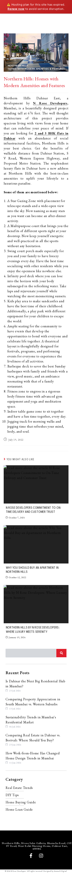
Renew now (16, 9)
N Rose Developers (50, 103)
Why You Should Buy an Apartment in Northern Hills (32, 569)
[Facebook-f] (30, 855)
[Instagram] (41, 855)
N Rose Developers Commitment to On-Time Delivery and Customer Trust (34, 509)
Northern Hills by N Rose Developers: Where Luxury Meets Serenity (33, 629)
